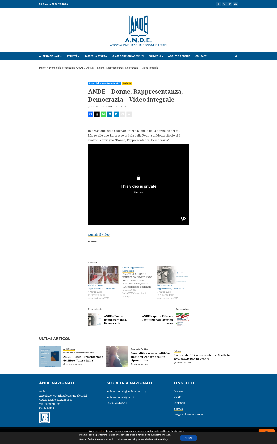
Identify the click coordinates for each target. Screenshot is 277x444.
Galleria (127, 83)
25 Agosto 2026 (74, 364)
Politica (144, 349)
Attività (72, 56)
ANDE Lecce (69, 349)
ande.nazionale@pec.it (120, 397)
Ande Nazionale (49, 56)
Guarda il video (99, 235)
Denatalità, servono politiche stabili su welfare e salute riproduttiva (150, 357)
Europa (178, 408)
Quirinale (179, 403)
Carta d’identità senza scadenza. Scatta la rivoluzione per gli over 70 (202, 356)
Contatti (201, 56)
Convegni (154, 56)
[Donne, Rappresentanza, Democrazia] (139, 282)
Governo (179, 391)
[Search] (236, 56)
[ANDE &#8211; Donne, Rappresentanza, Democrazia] (103, 275)
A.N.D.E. (138, 40)
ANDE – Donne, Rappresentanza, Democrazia (101, 287)
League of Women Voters (189, 414)
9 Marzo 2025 (97, 107)
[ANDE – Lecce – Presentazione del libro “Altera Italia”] (50, 356)
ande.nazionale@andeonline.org (126, 391)
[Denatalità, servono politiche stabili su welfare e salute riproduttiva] (117, 356)
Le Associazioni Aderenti (128, 56)
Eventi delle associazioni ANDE (104, 83)
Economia (135, 349)
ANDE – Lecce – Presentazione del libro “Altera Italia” (83, 358)
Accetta (189, 437)
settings (164, 439)
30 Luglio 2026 (140, 364)
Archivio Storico (179, 56)
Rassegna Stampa (95, 56)
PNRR (177, 397)
